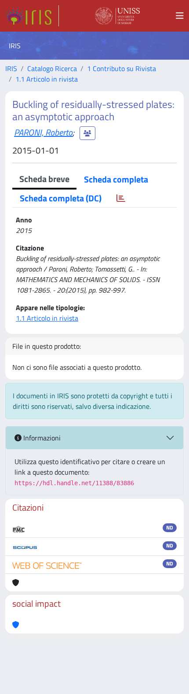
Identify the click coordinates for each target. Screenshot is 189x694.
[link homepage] (32, 15)
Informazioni (41, 438)
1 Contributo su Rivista (121, 68)
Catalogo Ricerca (52, 68)
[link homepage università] (117, 15)
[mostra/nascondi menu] (180, 15)
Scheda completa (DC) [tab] (61, 198)
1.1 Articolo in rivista (46, 79)
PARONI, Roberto (43, 132)
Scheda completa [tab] (116, 179)
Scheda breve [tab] (44, 179)
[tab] (121, 198)
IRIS (11, 68)
